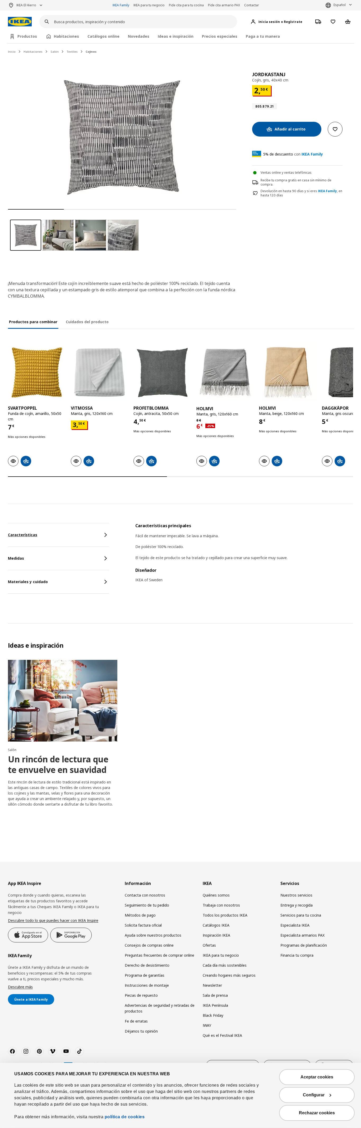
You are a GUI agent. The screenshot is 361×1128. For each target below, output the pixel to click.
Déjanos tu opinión (141, 1031)
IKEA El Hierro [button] (26, 5)
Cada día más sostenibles (225, 965)
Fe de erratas (136, 1021)
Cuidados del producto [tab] (87, 321)
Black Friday (213, 1015)
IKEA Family (121, 5)
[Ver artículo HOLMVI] (225, 372)
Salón (54, 52)
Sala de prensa (215, 995)
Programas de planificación (303, 945)
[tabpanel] (244, 556)
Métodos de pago (140, 915)
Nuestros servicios (296, 895)
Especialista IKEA (294, 925)
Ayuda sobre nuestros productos (153, 935)
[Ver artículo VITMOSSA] (99, 372)
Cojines (91, 52)
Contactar (251, 5)
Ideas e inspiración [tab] (175, 36)
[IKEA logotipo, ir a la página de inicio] (20, 22)
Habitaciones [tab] (66, 36)
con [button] (293, 154)
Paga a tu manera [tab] (263, 36)
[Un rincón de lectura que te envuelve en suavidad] (62, 701)
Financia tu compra (296, 955)
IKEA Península (215, 1005)
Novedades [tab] (138, 36)
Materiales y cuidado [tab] (28, 581)
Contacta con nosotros (145, 895)
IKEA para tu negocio (149, 5)
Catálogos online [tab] (103, 36)
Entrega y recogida (296, 905)
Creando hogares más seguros (229, 975)
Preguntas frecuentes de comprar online (159, 955)
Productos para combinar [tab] (33, 321)
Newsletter (212, 985)
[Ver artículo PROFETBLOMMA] (162, 372)
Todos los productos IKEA (225, 915)
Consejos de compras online (149, 945)
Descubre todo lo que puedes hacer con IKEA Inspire (53, 920)
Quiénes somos (216, 895)
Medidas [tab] (16, 558)
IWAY (207, 1025)
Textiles (72, 52)
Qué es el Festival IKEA (222, 1035)
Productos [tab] (27, 36)
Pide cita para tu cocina (186, 5)
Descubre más (20, 986)
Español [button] (340, 5)
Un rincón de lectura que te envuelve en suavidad (58, 764)
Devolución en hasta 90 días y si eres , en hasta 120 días (301, 193)
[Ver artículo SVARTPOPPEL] (37, 372)
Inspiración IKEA (216, 935)
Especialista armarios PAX (302, 935)
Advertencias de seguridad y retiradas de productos (160, 1008)
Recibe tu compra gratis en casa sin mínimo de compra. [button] (296, 182)
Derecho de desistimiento (147, 965)
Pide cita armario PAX (224, 5)
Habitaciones (33, 52)
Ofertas (209, 945)
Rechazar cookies (317, 1113)
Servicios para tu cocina (300, 915)
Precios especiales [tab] (219, 36)
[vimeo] (52, 1051)
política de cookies (125, 1117)
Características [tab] (22, 534)
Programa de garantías (144, 975)
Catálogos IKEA (216, 925)
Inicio (12, 52)
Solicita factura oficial (143, 925)
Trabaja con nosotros (221, 905)
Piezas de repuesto (141, 995)
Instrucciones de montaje (147, 985)
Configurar (314, 1095)
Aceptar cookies (316, 1077)
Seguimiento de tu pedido (147, 905)
